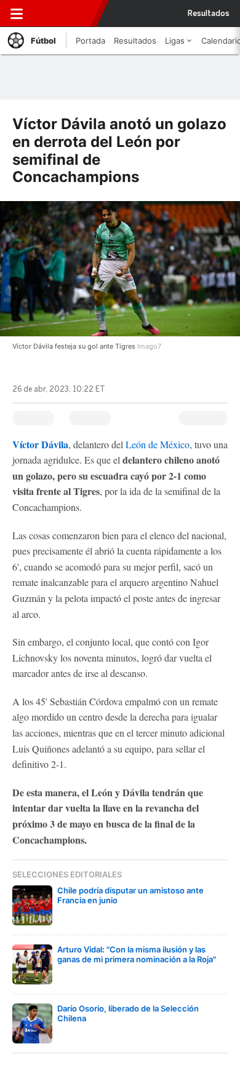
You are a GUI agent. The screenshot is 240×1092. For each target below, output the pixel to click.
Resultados (209, 13)
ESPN (63, 13)
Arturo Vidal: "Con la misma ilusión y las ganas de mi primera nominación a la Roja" (136, 954)
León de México (158, 444)
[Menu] (16, 13)
